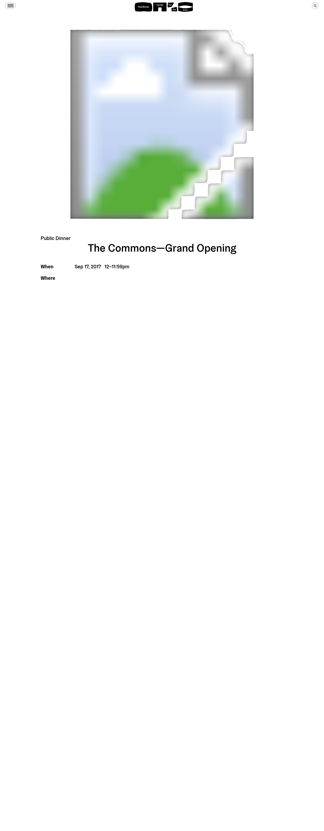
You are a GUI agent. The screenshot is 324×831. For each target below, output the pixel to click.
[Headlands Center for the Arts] (164, 7)
